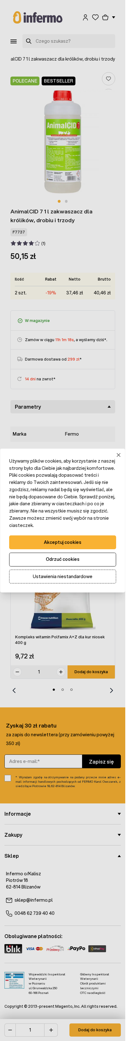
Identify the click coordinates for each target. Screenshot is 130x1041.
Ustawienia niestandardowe (62, 576)
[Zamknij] (119, 455)
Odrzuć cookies (63, 559)
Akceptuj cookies (62, 542)
